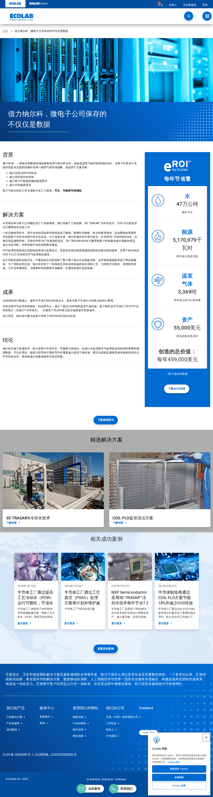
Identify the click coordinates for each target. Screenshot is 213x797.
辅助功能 (78, 717)
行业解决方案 (14, 717)
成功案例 (11, 729)
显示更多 (22, 623)
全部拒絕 (179, 777)
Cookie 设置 (179, 785)
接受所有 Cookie (179, 769)
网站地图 (78, 735)
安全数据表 (189, 4)
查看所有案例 (106, 648)
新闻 (42, 723)
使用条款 (120, 779)
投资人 (173, 4)
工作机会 (111, 723)
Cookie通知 (79, 723)
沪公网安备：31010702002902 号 (56, 754)
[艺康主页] (18, 17)
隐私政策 (107, 779)
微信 (144, 719)
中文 (160, 4)
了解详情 (11, 522)
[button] (188, 16)
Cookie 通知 (174, 762)
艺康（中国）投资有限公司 (119, 717)
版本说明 (78, 729)
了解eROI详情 (176, 388)
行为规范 (111, 735)
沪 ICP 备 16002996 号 (16, 754)
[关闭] (206, 737)
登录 (205, 4)
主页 (5, 31)
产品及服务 (13, 723)
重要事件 (45, 716)
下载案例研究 (106, 419)
